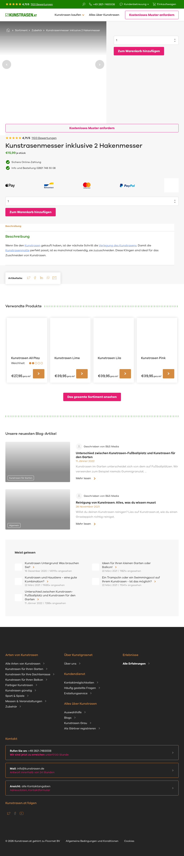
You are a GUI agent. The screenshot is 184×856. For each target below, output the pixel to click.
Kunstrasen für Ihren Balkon (24, 680)
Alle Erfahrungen (134, 663)
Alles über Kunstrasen (104, 15)
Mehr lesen (83, 478)
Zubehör (37, 30)
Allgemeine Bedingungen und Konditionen (92, 841)
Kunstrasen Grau (75, 723)
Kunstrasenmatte (17, 250)
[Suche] (84, 4)
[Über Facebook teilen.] (35, 279)
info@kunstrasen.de (32, 770)
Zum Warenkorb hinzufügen (139, 51)
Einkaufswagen (166, 4)
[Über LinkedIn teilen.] (41, 279)
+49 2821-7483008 (104, 4)
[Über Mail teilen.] (54, 279)
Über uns (70, 663)
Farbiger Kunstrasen (19, 685)
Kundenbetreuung (135, 4)
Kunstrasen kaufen (68, 15)
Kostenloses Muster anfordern (151, 15)
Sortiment (21, 30)
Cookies (129, 841)
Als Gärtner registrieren (80, 728)
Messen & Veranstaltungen (23, 701)
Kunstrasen (32, 245)
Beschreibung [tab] (13, 226)
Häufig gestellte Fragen (80, 688)
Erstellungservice (76, 693)
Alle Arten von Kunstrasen (22, 663)
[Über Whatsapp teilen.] (48, 279)
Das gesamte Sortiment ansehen (92, 397)
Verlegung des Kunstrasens (118, 245)
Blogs (68, 718)
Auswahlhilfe (73, 712)
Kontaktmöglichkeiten (79, 682)
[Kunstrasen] (21, 15)
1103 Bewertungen (42, 4)
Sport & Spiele (14, 696)
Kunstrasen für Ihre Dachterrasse (27, 674)
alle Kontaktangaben (30, 788)
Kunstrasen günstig (18, 690)
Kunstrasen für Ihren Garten (24, 669)
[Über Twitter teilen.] (28, 279)
